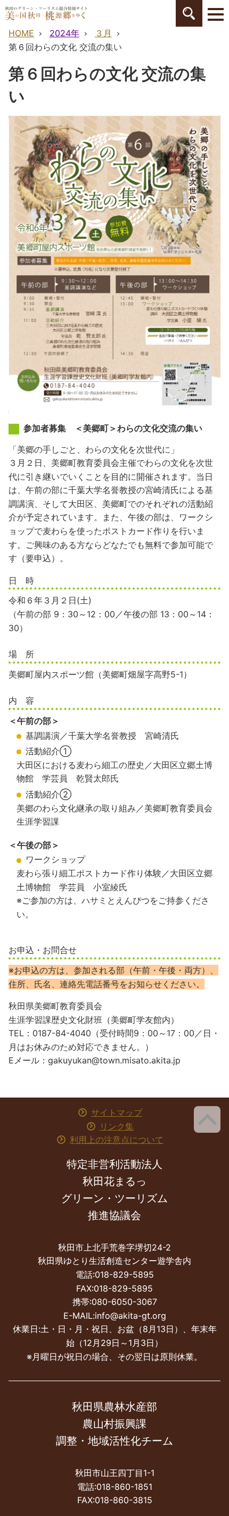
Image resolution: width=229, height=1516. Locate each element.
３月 (103, 33)
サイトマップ (116, 1112)
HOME (21, 33)
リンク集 (117, 1126)
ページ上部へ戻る (207, 1119)
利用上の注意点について (116, 1139)
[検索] (189, 13)
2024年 (64, 33)
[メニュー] (215, 13)
